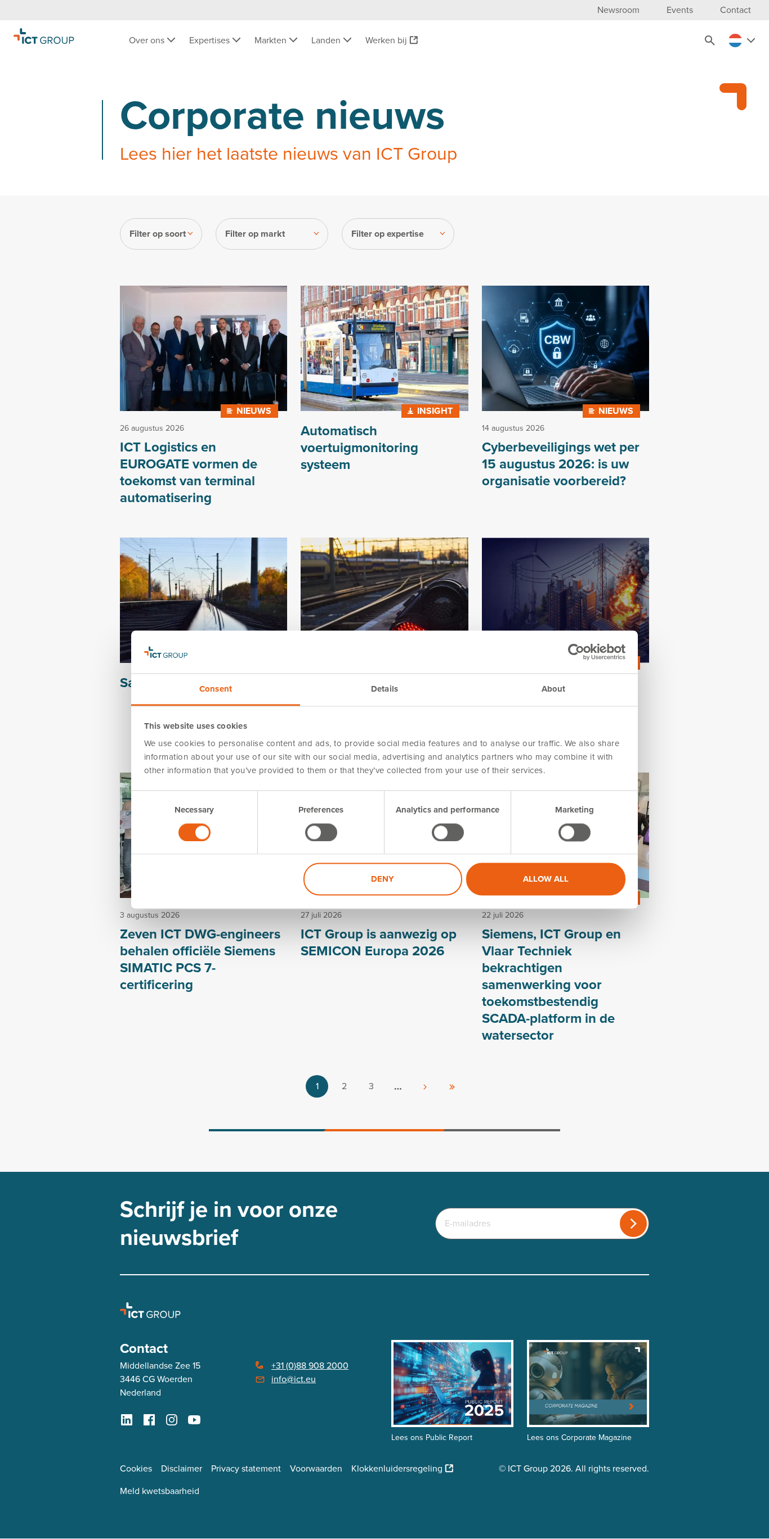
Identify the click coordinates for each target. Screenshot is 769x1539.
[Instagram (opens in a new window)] (171, 1420)
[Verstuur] (633, 1223)
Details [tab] (384, 689)
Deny (382, 879)
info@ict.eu (293, 1379)
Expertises (210, 40)
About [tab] (554, 689)
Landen (327, 40)
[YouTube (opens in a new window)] (194, 1420)
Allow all (546, 879)
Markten (271, 40)
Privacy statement (246, 1468)
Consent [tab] (215, 689)
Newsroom (618, 9)
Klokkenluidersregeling (396, 1468)
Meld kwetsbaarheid (159, 1490)
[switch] (321, 832)
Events (680, 9)
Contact (735, 9)
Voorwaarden (316, 1468)
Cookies (136, 1468)
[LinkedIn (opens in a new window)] (126, 1420)
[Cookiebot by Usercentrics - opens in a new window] (576, 651)
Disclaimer (181, 1468)
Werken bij (386, 40)
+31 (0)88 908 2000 (309, 1365)
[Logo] (44, 40)
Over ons (148, 40)
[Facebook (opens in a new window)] (149, 1420)
